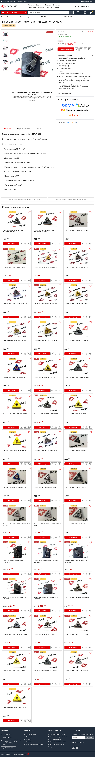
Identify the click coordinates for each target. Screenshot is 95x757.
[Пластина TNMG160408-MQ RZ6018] (17, 293)
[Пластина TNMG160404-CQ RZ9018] (47, 330)
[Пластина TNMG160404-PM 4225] (78, 477)
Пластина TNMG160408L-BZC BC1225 (46, 414)
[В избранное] (81, 49)
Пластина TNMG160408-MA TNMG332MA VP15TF (47, 524)
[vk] (73, 747)
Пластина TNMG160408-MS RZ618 (14, 267)
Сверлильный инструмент (57, 734)
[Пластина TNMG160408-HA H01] (78, 514)
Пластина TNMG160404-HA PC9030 (76, 671)
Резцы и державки (55, 739)
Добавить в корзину (66, 49)
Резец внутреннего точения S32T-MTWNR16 (46, 598)
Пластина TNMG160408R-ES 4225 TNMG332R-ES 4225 (45, 231)
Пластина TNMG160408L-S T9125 (75, 414)
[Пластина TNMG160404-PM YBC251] (17, 697)
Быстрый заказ (76, 49)
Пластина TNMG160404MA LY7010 (14, 487)
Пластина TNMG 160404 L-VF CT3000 (76, 597)
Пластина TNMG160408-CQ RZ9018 (14, 340)
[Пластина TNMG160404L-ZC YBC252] (78, 367)
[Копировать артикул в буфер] (89, 49)
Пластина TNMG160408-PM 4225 (75, 450)
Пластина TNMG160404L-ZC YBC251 (15, 414)
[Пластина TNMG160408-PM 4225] (78, 440)
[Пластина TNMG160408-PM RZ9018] (78, 293)
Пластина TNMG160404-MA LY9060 (45, 487)
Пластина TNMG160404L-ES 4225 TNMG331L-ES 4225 (14, 231)
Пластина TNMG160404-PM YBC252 (46, 671)
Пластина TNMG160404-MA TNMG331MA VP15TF (16, 524)
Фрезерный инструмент (57, 744)
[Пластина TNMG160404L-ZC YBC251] (17, 404)
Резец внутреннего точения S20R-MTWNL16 (46, 561)
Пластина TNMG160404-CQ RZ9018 (45, 340)
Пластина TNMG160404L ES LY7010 (14, 377)
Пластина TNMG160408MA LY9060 (75, 230)
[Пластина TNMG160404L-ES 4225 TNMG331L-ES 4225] (17, 220)
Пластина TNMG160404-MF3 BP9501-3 (15, 634)
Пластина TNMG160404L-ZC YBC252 (76, 377)
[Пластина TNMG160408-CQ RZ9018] (17, 330)
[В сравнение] (85, 49)
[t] (77, 747)
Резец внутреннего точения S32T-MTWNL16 (15, 598)
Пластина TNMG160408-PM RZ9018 (76, 304)
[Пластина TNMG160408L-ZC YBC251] (17, 440)
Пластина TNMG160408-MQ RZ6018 (15, 304)
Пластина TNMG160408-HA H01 (74, 524)
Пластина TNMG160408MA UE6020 (45, 267)
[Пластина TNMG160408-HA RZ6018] (78, 257)
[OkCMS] (27, 754)
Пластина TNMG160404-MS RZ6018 (45, 450)
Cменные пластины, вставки (58, 742)
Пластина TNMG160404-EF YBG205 (76, 634)
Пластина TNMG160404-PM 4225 (75, 487)
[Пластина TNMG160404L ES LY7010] (17, 367)
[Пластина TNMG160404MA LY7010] (17, 477)
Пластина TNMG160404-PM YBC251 (15, 707)
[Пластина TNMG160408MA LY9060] (78, 220)
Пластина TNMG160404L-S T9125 (44, 377)
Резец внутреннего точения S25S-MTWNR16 (76, 561)
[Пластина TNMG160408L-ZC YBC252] (78, 330)
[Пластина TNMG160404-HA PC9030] (78, 660)
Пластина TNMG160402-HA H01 (44, 634)
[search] (71, 12)
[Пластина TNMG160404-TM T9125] (17, 660)
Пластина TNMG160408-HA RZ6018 (76, 267)
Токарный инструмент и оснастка (59, 736)
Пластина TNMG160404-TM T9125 (14, 671)
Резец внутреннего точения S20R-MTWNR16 (15, 561)
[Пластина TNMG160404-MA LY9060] (47, 477)
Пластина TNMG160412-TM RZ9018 (45, 304)
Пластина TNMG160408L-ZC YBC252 (76, 340)
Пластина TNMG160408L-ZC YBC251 (15, 450)
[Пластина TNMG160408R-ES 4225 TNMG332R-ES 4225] (47, 220)
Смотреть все (52, 747)
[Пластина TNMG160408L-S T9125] (78, 404)
